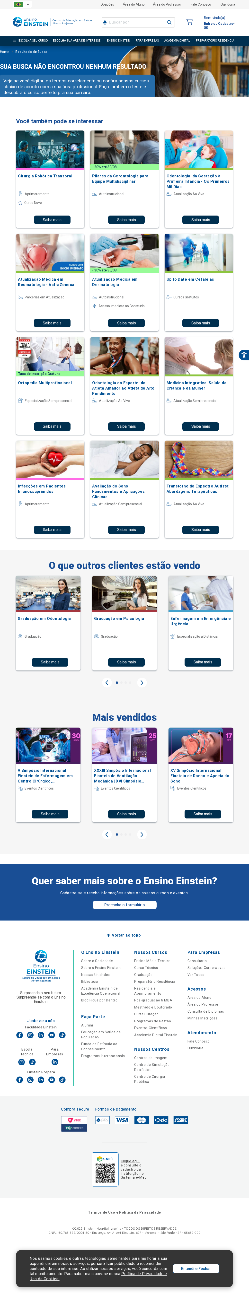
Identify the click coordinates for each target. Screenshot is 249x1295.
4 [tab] (130, 682)
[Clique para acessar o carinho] (189, 22)
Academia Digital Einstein (156, 1035)
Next (142, 682)
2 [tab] (121, 682)
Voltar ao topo (126, 935)
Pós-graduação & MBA (153, 1000)
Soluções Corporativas (206, 968)
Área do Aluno (134, 4)
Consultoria (197, 961)
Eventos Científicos (150, 1028)
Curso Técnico (146, 968)
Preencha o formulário (124, 905)
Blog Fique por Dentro (99, 1000)
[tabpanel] (48, 623)
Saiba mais (52, 219)
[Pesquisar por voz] (105, 22)
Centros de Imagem (151, 1058)
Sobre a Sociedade (97, 961)
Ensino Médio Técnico (152, 961)
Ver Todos (196, 975)
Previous (107, 682)
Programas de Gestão (152, 1021)
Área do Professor (167, 4)
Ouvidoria (228, 4)
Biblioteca (89, 981)
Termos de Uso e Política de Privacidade (124, 1212)
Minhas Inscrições (202, 1018)
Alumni (87, 1025)
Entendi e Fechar (196, 1268)
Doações (107, 4)
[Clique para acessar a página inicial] (52, 28)
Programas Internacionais (103, 1056)
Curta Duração (146, 1014)
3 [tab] (125, 682)
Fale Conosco (201, 4)
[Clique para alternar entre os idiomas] (22, 4)
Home (4, 52)
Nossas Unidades (95, 975)
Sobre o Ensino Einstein (101, 968)
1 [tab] (117, 682)
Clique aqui (130, 1161)
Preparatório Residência (154, 981)
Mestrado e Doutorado (153, 1007)
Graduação (143, 975)
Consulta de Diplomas (205, 1011)
